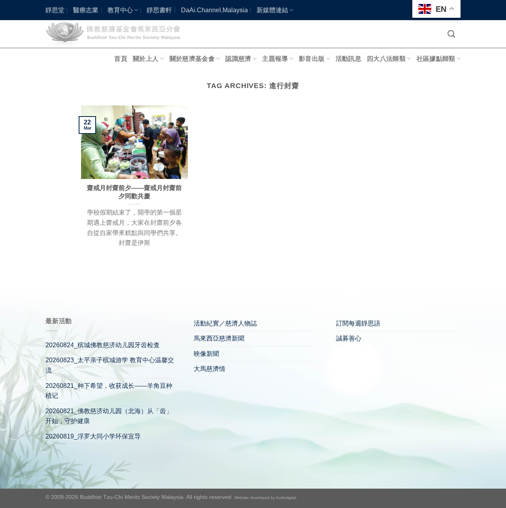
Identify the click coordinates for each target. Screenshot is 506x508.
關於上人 (146, 58)
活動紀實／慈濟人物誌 (225, 323)
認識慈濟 (238, 58)
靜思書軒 (159, 10)
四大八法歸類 (386, 58)
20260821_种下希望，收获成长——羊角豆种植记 (108, 390)
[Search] (451, 33)
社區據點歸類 (436, 58)
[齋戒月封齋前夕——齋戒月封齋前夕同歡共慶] (134, 142)
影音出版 (312, 58)
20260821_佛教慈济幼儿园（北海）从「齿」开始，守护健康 (108, 416)
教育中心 (120, 10)
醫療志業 (85, 10)
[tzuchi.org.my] (116, 34)
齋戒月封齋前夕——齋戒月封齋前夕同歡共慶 (134, 191)
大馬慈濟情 (209, 368)
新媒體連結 (272, 10)
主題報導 (275, 58)
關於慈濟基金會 (192, 58)
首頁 (120, 58)
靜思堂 (54, 10)
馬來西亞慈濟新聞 (219, 338)
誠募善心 (348, 338)
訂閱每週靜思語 (358, 323)
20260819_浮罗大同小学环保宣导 (93, 436)
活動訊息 (348, 58)
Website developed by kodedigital (265, 497)
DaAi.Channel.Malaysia (214, 10)
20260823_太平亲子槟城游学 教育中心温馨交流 (109, 365)
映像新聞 (206, 353)
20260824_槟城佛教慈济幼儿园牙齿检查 (102, 345)
